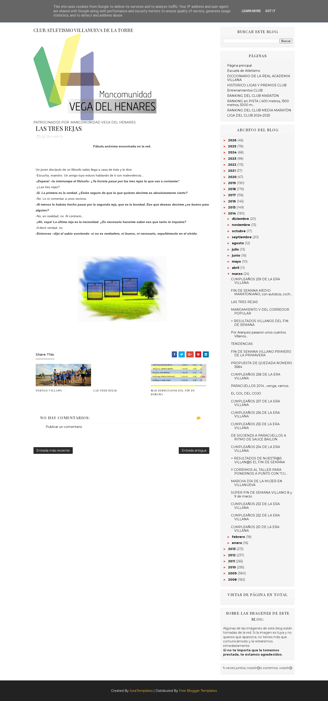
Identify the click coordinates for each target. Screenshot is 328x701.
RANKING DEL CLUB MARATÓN (253, 96)
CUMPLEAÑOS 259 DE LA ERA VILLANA (255, 281)
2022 (232, 165)
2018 (232, 189)
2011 (232, 561)
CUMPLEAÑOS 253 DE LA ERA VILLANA (255, 506)
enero (237, 543)
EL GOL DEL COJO (246, 393)
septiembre (242, 237)
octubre (239, 231)
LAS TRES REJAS (105, 390)
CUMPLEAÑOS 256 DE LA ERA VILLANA (255, 414)
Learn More (251, 11)
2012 (232, 555)
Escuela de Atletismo (243, 71)
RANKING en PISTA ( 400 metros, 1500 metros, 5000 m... (258, 103)
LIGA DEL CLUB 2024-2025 (248, 115)
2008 (233, 580)
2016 (232, 201)
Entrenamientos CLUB (245, 90)
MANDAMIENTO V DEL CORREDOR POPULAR (260, 311)
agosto (238, 243)
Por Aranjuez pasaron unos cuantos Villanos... (258, 334)
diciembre (241, 219)
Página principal (239, 66)
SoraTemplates (141, 691)
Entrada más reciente (53, 450)
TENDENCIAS (242, 344)
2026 (232, 140)
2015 (232, 207)
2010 (232, 567)
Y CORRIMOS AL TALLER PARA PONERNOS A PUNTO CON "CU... (259, 472)
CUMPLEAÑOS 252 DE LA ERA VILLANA (255, 517)
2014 (232, 213)
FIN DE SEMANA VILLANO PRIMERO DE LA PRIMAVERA (261, 353)
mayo (237, 261)
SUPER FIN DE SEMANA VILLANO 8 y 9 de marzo (261, 494)
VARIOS (57, 136)
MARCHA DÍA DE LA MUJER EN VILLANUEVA (256, 483)
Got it (270, 11)
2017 (232, 195)
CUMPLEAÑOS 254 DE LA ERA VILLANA (255, 449)
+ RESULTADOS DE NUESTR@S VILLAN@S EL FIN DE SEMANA (258, 460)
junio (236, 255)
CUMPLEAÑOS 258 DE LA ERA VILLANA (255, 376)
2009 (233, 573)
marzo (237, 274)
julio (236, 249)
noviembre (241, 225)
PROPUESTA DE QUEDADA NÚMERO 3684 (261, 365)
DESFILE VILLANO (49, 390)
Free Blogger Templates (198, 691)
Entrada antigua (194, 450)
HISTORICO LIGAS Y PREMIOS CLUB (256, 85)
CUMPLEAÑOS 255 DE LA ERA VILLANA (255, 426)
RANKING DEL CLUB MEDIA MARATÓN (259, 110)
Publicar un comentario (64, 427)
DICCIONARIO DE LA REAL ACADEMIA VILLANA (258, 78)
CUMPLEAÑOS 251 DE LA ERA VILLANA (255, 529)
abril (236, 268)
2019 (232, 183)
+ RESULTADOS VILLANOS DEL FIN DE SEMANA (260, 323)
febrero (239, 537)
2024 (233, 152)
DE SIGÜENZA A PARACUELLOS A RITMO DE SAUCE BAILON (258, 437)
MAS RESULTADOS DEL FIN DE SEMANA (173, 392)
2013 (232, 549)
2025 (232, 146)
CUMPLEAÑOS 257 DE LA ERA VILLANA (255, 403)
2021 (232, 171)
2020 (232, 177)
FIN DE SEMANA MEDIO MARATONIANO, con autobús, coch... (261, 292)
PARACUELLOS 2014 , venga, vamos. (260, 386)
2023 (232, 159)
